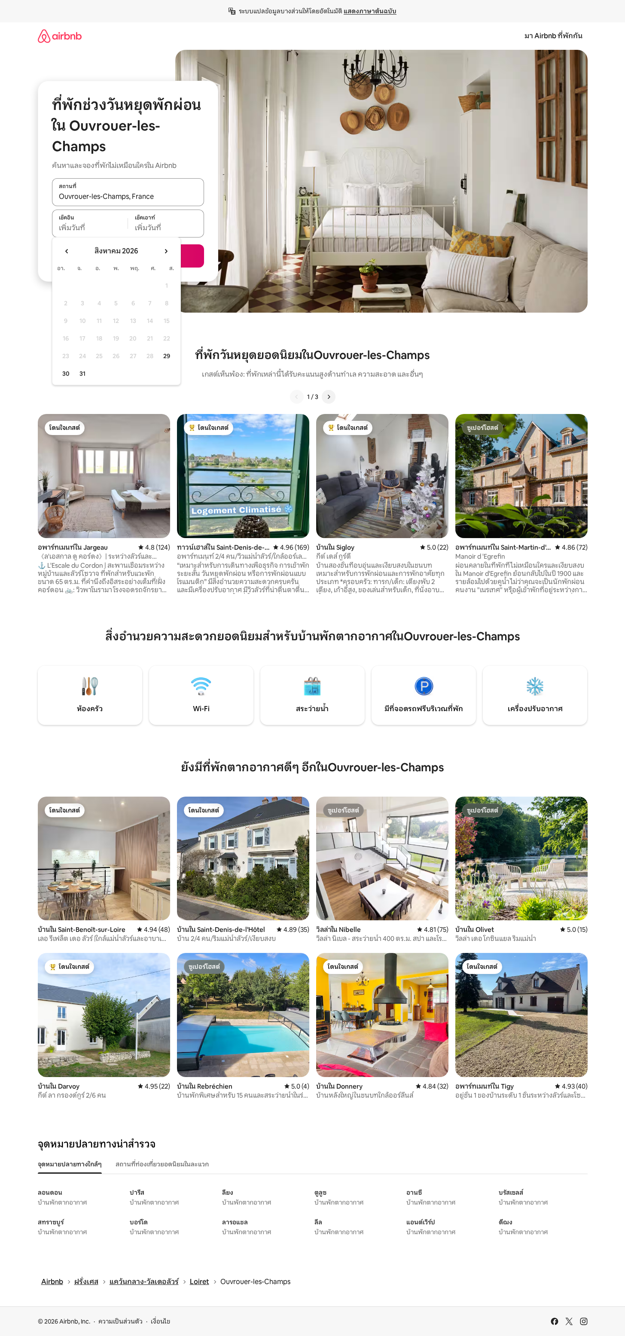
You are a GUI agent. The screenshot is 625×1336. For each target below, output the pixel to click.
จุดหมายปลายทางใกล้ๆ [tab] (70, 1164)
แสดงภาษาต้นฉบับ (370, 11)
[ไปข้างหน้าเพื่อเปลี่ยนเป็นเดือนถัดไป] (165, 251)
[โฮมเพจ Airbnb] (60, 35)
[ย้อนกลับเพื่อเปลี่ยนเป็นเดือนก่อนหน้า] (67, 251)
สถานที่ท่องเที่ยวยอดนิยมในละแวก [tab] (162, 1164)
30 (66, 373)
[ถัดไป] (328, 397)
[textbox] (90, 228)
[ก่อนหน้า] (297, 397)
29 (166, 356)
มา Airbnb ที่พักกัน (553, 35)
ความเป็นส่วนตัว (120, 1321)
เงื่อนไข (160, 1321)
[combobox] (128, 197)
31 (82, 373)
